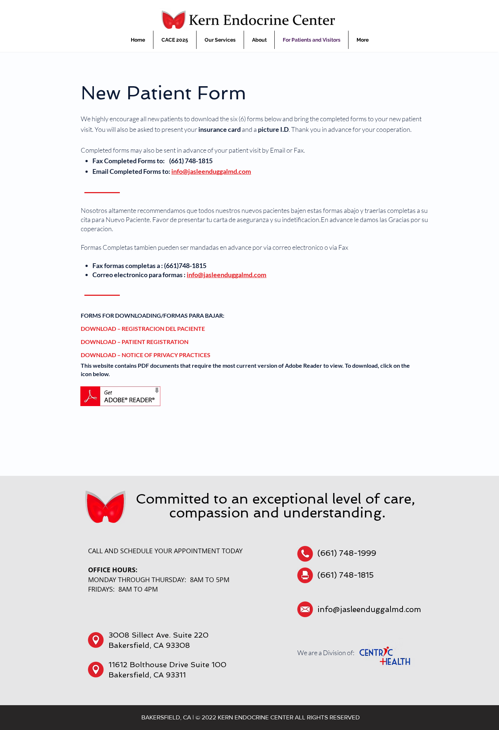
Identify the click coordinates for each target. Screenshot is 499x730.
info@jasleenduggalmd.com (211, 171)
